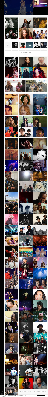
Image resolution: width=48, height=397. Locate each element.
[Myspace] (2, 0)
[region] (24, 396)
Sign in (1, 9)
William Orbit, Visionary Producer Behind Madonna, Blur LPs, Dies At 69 (17, 12)
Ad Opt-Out (1, 392)
